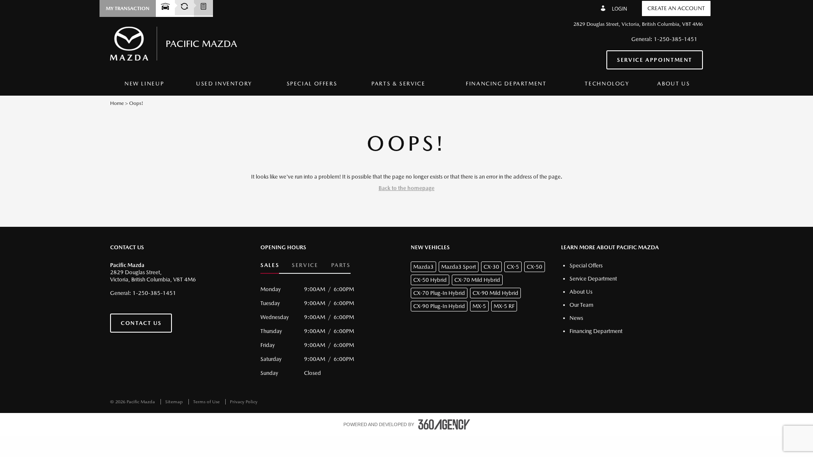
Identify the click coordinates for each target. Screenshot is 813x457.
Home (117, 103)
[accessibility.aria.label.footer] (444, 424)
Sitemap (174, 402)
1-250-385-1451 (675, 39)
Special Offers (312, 83)
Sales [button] (269, 265)
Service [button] (305, 265)
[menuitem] (144, 84)
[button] (128, 8)
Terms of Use (207, 402)
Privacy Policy (243, 402)
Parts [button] (341, 265)
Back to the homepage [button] (406, 188)
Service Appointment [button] (654, 60)
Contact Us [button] (141, 323)
